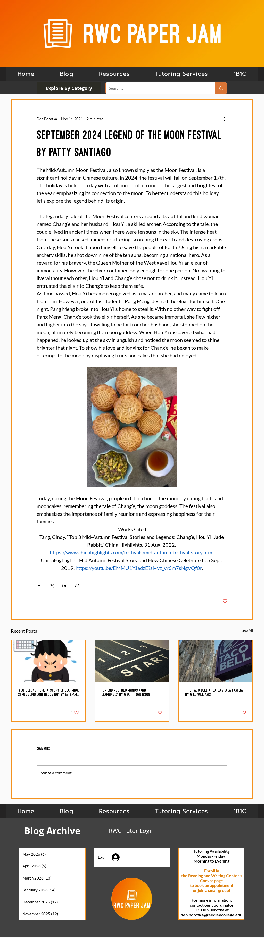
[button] (240, 74)
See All (247, 630)
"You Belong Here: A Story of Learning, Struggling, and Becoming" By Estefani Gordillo (48, 692)
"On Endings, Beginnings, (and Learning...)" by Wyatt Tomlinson (126, 692)
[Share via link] (77, 585)
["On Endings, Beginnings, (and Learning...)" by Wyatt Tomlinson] (132, 661)
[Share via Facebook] (39, 585)
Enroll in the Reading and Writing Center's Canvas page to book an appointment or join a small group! (211, 880)
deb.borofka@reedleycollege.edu (211, 914)
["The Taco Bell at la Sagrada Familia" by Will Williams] (215, 661)
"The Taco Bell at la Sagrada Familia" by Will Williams (214, 692)
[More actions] (224, 118)
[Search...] (221, 88)
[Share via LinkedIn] (64, 585)
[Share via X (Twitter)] (51, 585)
